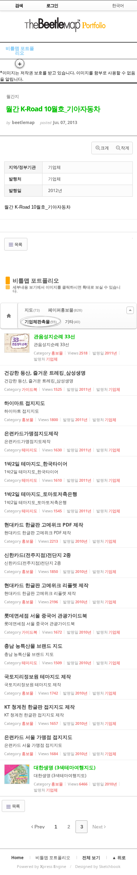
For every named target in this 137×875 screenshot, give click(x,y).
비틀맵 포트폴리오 (20, 50)
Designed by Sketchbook (97, 866)
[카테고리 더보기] (130, 310)
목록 (18, 244)
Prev (39, 827)
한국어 (118, 5)
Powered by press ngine (41, 866)
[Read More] (68, 347)
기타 (72, 322)
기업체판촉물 (41, 322)
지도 (32, 310)
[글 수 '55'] (10, 315)
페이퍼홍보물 (65, 310)
